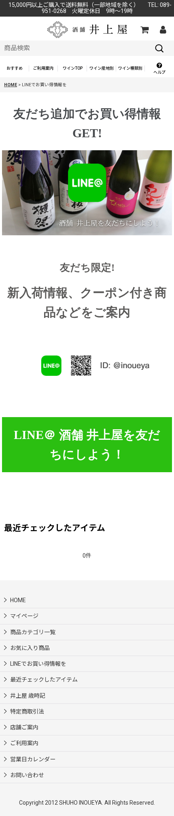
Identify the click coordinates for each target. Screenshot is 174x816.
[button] (159, 68)
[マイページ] (162, 29)
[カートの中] (144, 29)
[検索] (159, 48)
